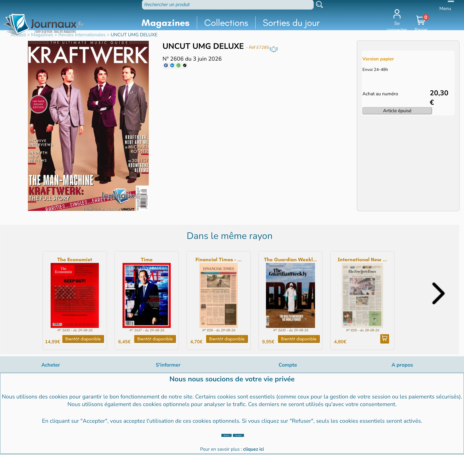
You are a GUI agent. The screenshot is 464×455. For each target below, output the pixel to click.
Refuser (226, 435)
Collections (226, 22)
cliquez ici (253, 449)
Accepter (238, 435)
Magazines (165, 22)
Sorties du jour (291, 22)
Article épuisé (397, 110)
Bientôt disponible (83, 339)
